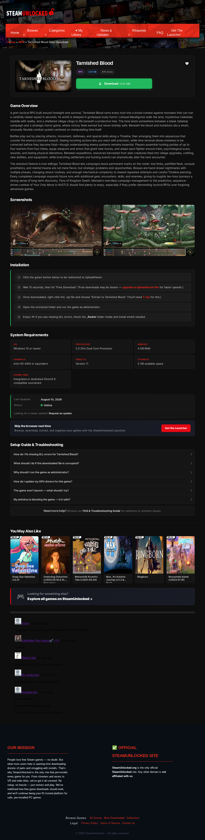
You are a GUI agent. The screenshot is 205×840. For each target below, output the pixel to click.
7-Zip (146, 297)
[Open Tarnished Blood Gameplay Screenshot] (149, 230)
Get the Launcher (176, 428)
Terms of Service (110, 823)
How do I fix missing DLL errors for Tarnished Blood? (46, 454)
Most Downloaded (114, 818)
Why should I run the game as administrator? (41, 472)
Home (15, 32)
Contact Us (128, 823)
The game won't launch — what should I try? (41, 490)
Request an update (60, 413)
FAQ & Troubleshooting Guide (101, 510)
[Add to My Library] (187, 63)
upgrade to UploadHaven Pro (140, 287)
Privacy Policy (89, 823)
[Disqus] (102, 666)
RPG (21, 42)
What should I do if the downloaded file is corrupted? (46, 463)
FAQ (160, 32)
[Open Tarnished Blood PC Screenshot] (56, 230)
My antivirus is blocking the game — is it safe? (42, 499)
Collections (133, 818)
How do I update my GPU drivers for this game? (43, 481)
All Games (96, 818)
